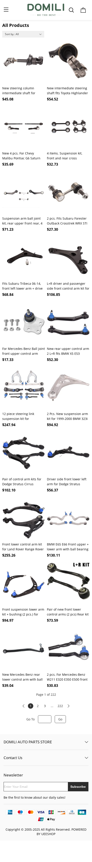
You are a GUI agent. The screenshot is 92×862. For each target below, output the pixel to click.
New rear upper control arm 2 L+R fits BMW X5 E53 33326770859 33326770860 (68, 351)
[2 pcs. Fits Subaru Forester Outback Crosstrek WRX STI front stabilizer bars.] (68, 192)
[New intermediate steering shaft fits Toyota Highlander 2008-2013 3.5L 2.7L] (68, 62)
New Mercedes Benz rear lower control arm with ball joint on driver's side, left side (22, 677)
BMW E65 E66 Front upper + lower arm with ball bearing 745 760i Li (68, 547)
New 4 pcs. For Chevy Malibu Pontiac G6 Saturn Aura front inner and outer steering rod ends (22, 156)
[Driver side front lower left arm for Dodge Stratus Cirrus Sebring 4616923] (68, 453)
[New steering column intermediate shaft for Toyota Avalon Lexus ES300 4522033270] (23, 62)
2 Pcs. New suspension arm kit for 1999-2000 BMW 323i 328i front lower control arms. (67, 416)
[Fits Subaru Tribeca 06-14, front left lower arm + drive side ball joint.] (23, 257)
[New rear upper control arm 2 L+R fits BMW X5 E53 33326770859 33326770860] (68, 322)
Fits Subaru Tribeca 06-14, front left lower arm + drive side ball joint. (22, 286)
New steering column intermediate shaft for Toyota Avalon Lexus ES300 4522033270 (22, 91)
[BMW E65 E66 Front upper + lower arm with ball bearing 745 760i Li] (68, 518)
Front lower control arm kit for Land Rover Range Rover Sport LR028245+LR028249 (23, 547)
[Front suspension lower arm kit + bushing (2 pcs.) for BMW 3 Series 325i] (23, 583)
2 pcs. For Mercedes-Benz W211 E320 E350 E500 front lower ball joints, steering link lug (67, 677)
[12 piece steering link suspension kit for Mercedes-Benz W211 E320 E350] (23, 388)
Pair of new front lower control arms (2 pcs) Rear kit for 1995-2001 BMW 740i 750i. (68, 612)
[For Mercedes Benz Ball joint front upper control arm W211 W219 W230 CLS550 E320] (23, 322)
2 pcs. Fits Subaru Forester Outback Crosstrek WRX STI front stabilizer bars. (67, 221)
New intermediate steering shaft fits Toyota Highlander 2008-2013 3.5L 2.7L (67, 91)
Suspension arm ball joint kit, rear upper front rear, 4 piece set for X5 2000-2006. (22, 221)
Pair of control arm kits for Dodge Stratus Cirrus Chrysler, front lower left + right (21, 482)
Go (60, 719)
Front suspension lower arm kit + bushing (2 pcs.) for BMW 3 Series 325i (23, 612)
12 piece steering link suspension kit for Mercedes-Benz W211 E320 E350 (22, 416)
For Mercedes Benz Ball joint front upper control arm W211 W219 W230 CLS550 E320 (23, 351)
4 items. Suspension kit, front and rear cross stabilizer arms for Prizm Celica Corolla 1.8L (65, 156)
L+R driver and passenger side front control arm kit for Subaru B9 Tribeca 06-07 (68, 286)
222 (60, 706)
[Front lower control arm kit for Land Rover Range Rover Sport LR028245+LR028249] (23, 518)
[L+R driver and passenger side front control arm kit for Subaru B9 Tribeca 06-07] (68, 257)
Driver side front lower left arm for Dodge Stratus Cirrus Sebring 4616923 (66, 482)
